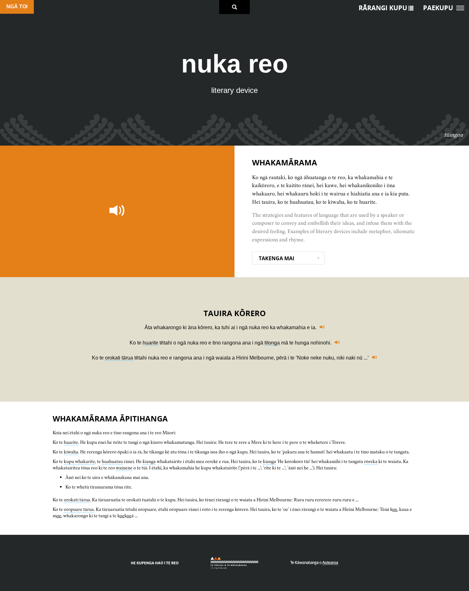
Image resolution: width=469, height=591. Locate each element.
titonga (272, 342)
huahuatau (112, 461)
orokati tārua (119, 357)
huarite (150, 342)
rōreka (370, 461)
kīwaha (71, 452)
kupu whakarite (79, 461)
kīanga (149, 461)
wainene (124, 468)
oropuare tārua (79, 509)
